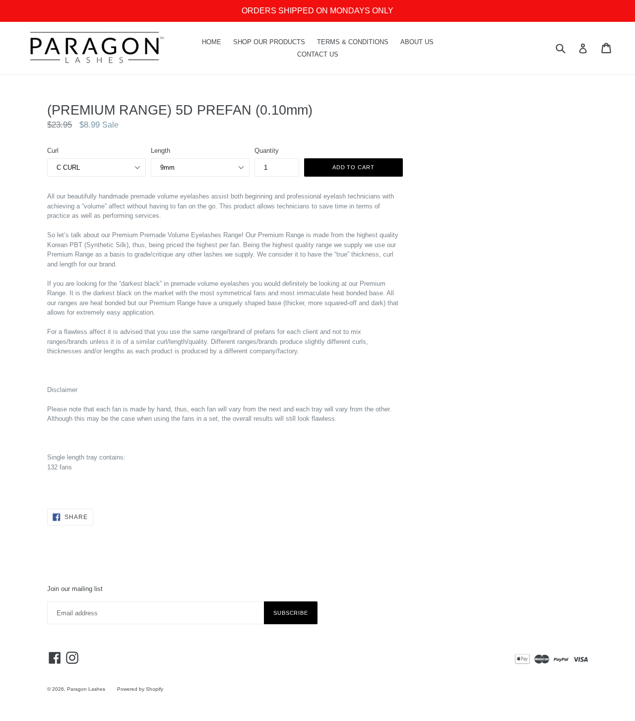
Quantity (266, 150)
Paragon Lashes (86, 689)
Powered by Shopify (140, 689)
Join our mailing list (75, 588)
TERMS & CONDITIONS (352, 42)
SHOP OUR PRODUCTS (269, 42)
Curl (53, 150)
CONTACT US (317, 54)
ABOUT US (417, 42)
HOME (211, 42)
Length (160, 150)
